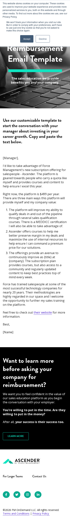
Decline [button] (43, 38)
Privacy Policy (41, 513)
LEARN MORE (16, 436)
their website (43, 312)
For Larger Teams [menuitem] (13, 476)
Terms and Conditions (16, 513)
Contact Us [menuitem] (39, 476)
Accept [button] (26, 38)
